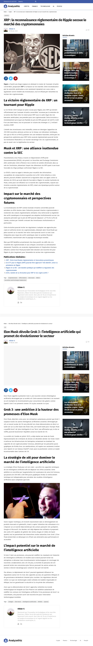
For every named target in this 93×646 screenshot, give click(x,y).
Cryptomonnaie (13, 277)
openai (46, 601)
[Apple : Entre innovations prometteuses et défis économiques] (76, 48)
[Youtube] (18, 302)
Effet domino (23, 277)
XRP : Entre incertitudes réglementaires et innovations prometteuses (30, 260)
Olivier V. (12, 29)
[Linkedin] (21, 302)
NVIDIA (40, 601)
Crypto (7, 15)
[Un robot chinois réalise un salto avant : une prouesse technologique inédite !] (76, 116)
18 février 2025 (13, 31)
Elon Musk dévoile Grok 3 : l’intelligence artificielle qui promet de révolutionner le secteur (42, 334)
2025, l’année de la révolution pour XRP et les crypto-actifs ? (27, 273)
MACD (38, 277)
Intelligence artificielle (29, 601)
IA (5, 327)
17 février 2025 (13, 343)
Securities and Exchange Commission (15, 280)
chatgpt (11, 601)
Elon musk (31, 277)
